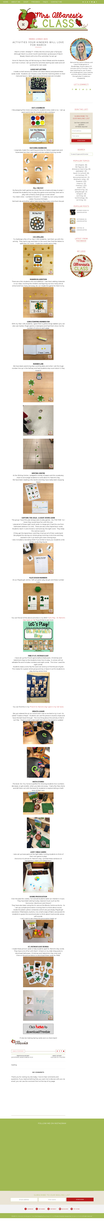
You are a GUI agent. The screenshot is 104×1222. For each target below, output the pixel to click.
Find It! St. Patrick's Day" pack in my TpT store (46, 707)
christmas (79, 175)
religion (79, 194)
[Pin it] (61, 1051)
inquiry (80, 183)
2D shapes (79, 165)
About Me (15, 2)
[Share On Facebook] (59, 1051)
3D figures (79, 167)
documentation (80, 177)
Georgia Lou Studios (76, 1216)
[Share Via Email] (63, 1051)
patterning (80, 190)
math (79, 187)
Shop (25, 2)
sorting (80, 196)
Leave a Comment (18, 1051)
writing (79, 200)
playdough (80, 192)
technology (80, 198)
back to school (79, 173)
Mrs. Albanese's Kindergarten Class (25, 1216)
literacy (79, 185)
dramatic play (80, 179)
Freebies (35, 2)
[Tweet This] (57, 1051)
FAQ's (45, 2)
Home (5, 2)
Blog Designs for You (48, 1216)
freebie (79, 181)
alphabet (80, 171)
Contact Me (56, 2)
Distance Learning (80, 169)
